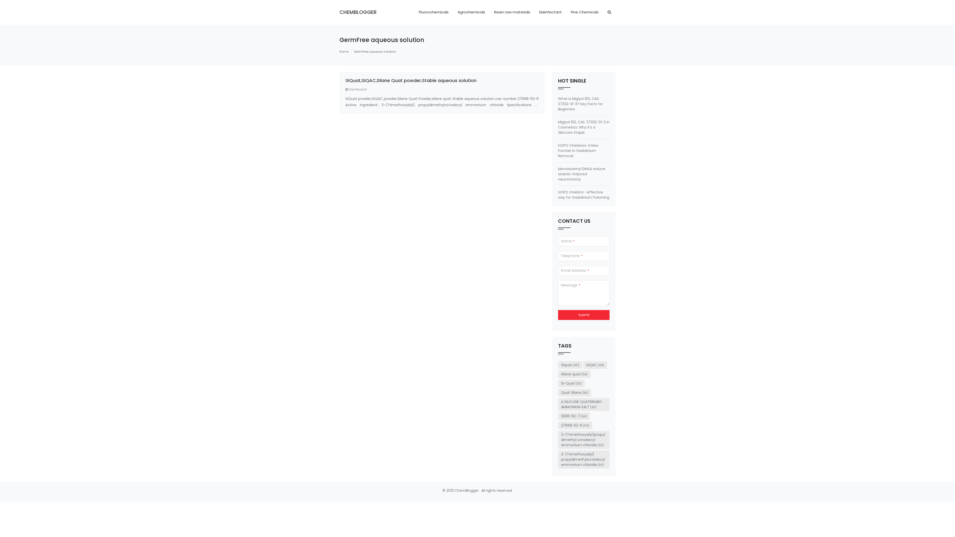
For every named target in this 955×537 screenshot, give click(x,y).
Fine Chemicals (585, 12)
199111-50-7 (574, 416)
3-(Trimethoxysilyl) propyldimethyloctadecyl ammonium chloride (583, 459)
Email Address (575, 270)
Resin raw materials (512, 12)
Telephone (571, 255)
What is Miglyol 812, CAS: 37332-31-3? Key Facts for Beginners (580, 104)
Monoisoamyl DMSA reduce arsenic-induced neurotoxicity (581, 174)
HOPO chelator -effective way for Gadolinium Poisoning (583, 195)
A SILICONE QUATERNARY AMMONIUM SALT (581, 404)
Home (343, 51)
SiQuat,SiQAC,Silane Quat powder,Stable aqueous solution (411, 80)
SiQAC (595, 364)
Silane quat (574, 374)
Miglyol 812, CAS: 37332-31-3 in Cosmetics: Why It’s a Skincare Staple (584, 127)
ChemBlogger (358, 12)
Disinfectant (550, 12)
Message (570, 285)
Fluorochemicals (434, 12)
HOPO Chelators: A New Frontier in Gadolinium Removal (578, 150)
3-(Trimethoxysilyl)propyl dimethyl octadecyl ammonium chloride (583, 440)
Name (567, 241)
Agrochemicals (471, 12)
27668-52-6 (575, 425)
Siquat (570, 364)
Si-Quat (571, 383)
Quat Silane (574, 392)
